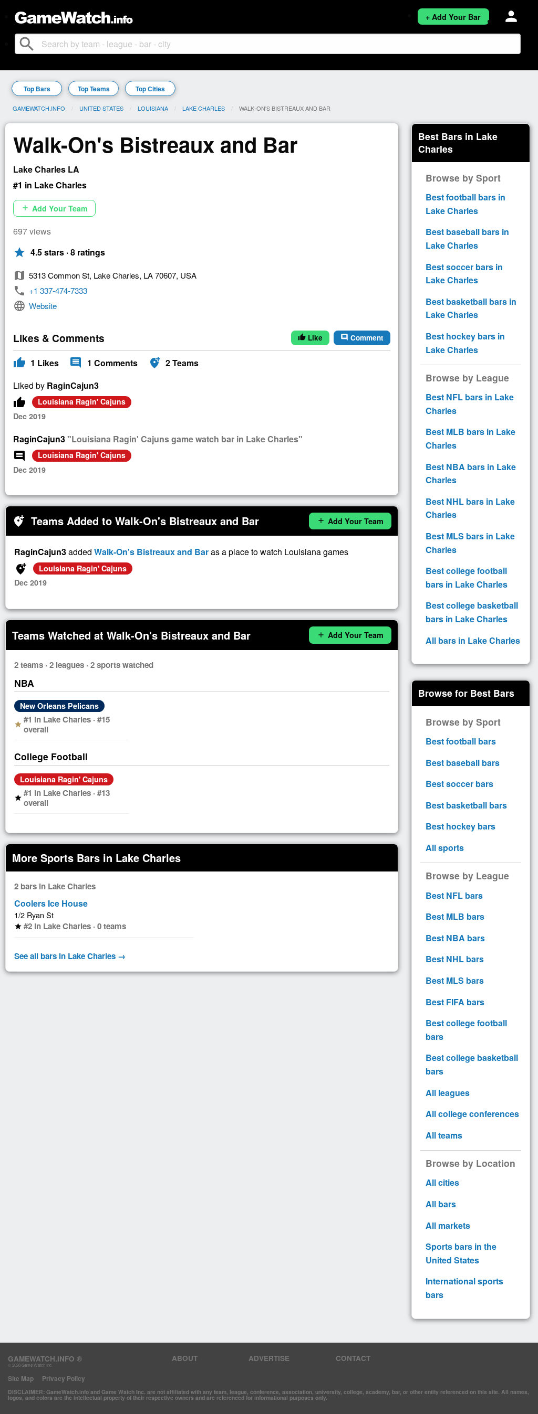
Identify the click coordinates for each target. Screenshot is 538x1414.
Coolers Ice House (51, 903)
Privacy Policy (63, 1378)
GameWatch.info (39, 108)
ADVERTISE (269, 1358)
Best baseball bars (463, 763)
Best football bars (461, 741)
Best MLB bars (455, 916)
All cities (442, 1182)
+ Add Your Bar (453, 17)
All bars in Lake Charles (473, 640)
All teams (444, 1135)
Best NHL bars (455, 959)
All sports (445, 848)
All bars (441, 1204)
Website (43, 306)
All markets (448, 1225)
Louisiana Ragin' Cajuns (82, 401)
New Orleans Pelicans (59, 705)
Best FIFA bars (455, 1002)
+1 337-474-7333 (58, 290)
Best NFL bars (454, 895)
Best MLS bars (455, 980)
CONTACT (353, 1358)
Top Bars (37, 88)
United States (101, 108)
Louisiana (153, 108)
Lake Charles (203, 108)
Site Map (21, 1378)
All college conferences (472, 1114)
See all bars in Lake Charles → (70, 956)
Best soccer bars (459, 784)
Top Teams (94, 88)
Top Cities (150, 88)
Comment (362, 338)
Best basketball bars (466, 805)
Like (310, 338)
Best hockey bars (460, 826)
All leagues (448, 1093)
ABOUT (185, 1358)
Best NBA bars (455, 938)
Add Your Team (54, 208)
